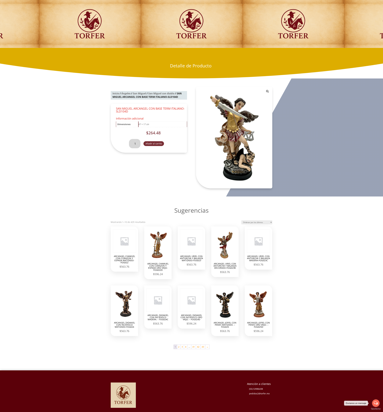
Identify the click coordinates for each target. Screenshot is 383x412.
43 (203, 346)
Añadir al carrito (154, 143)
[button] (267, 91)
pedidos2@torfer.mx (259, 393)
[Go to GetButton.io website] (376, 409)
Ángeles (126, 93)
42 (198, 346)
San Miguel (139, 93)
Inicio (116, 93)
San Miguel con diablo (161, 93)
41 (193, 346)
